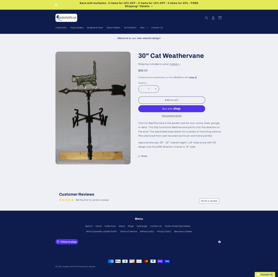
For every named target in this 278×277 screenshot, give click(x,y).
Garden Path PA (70, 266)
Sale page (142, 226)
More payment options (172, 116)
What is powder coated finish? (101, 231)
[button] (143, 28)
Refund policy (147, 231)
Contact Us (156, 226)
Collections (110, 226)
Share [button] (144, 156)
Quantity (142, 83)
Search (89, 226)
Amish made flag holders (178, 226)
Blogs (131, 226)
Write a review (209, 201)
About (122, 226)
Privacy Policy (164, 231)
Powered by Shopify (86, 266)
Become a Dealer (183, 231)
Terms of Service (128, 231)
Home (99, 226)
